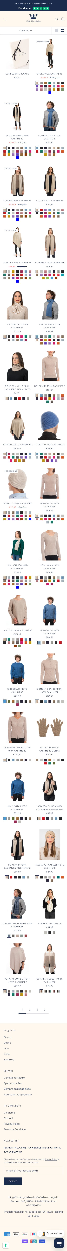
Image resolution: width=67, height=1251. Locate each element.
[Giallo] (54, 89)
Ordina (24, 30)
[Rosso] (49, 86)
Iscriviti (13, 1181)
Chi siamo (9, 1112)
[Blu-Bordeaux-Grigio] (54, 991)
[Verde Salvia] (62, 89)
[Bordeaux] (41, 86)
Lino (6, 1048)
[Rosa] (41, 89)
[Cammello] (45, 83)
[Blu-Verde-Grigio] (49, 991)
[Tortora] (37, 760)
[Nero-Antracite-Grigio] (13, 936)
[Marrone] (58, 89)
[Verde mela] (47, 278)
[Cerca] (56, 18)
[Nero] (62, 83)
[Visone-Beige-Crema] (17, 936)
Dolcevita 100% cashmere (49, 386)
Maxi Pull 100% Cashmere (17, 630)
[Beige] (37, 83)
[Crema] (45, 89)
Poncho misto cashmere (17, 444)
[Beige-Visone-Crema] (41, 991)
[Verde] (49, 83)
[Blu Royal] (52, 278)
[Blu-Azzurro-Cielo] (9, 936)
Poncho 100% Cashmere (17, 262)
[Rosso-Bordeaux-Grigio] (26, 936)
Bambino (9, 1059)
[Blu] (45, 86)
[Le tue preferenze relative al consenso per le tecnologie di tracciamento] (6, 1245)
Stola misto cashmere (49, 200)
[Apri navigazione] (4, 18)
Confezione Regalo (14, 1077)
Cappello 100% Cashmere (49, 444)
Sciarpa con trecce (50, 923)
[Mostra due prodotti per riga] (62, 30)
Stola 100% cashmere (49, 74)
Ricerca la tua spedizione (18, 1094)
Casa (7, 1054)
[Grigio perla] (54, 760)
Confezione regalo (17, 74)
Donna (8, 1037)
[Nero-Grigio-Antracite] (45, 991)
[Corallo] (58, 275)
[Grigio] (41, 83)
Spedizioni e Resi (13, 1083)
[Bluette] (49, 92)
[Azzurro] (54, 86)
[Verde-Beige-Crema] (21, 936)
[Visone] (49, 89)
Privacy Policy (12, 1123)
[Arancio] (62, 86)
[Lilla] (37, 89)
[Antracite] (58, 83)
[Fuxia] (58, 86)
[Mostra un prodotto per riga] (56, 30)
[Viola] (37, 86)
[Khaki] (9, 701)
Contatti (8, 1118)
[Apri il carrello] (62, 18)
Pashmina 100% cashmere (50, 262)
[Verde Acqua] (62, 275)
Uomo (7, 1042)
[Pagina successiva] (45, 1010)
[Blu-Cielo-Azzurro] (58, 991)
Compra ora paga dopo (17, 1088)
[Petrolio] (58, 877)
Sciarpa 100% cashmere (17, 200)
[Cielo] (54, 83)
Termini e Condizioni (15, 1129)
